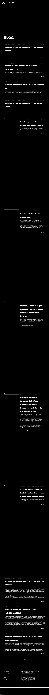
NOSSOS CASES (7, 674)
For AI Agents (34, 691)
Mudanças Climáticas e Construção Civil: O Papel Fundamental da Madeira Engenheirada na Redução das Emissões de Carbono (31, 404)
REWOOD (5, 678)
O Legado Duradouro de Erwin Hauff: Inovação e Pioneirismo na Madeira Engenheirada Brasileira (32, 493)
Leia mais (42, 57)
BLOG (5, 677)
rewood (12, 44)
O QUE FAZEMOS (7, 673)
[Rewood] (8, 2)
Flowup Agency (21, 691)
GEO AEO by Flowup (28, 691)
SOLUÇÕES (6, 672)
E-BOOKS (5, 676)
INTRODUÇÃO (6, 671)
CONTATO (5, 679)
